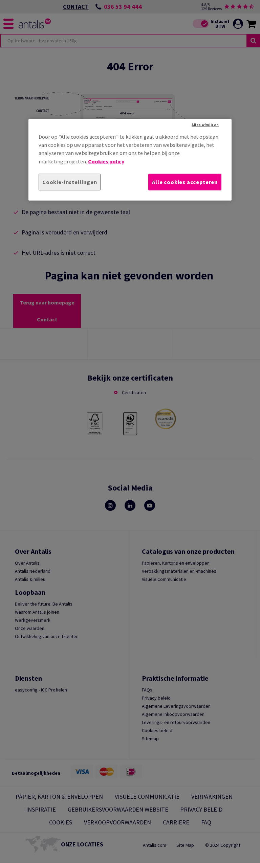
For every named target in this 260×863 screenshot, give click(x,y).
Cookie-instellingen (69, 182)
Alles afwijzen (205, 124)
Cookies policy (106, 161)
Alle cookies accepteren (185, 182)
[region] (130, 159)
